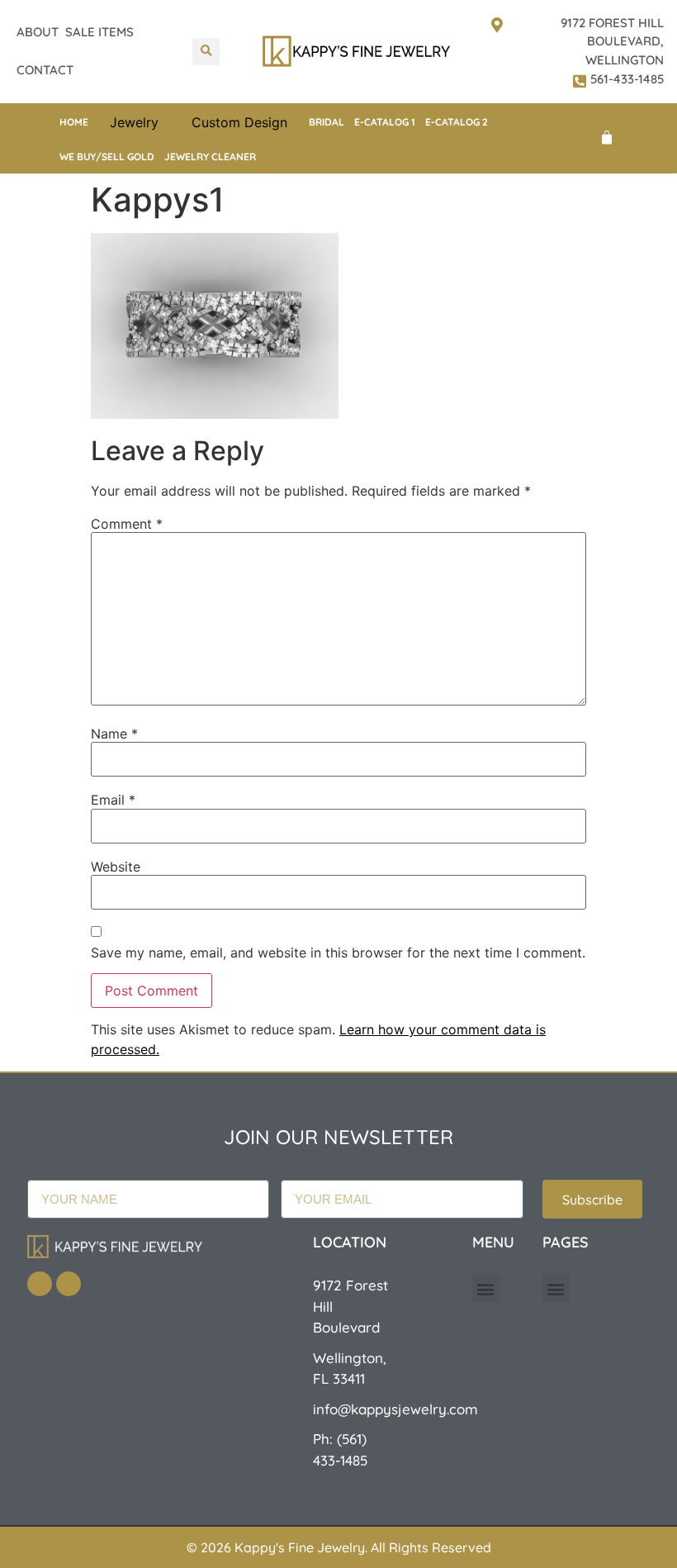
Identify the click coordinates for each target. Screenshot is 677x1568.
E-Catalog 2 (456, 122)
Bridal (326, 122)
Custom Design (239, 122)
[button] (206, 51)
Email (113, 799)
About (38, 32)
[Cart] (607, 138)
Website (115, 866)
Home (73, 122)
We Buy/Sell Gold (106, 156)
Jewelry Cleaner (210, 156)
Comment (127, 523)
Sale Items (99, 32)
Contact (45, 70)
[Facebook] (39, 1283)
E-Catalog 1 (384, 122)
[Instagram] (68, 1283)
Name (114, 733)
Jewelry (134, 122)
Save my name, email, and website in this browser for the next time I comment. (338, 952)
